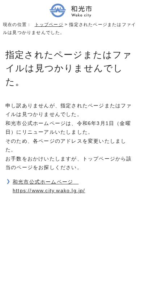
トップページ (49, 24)
